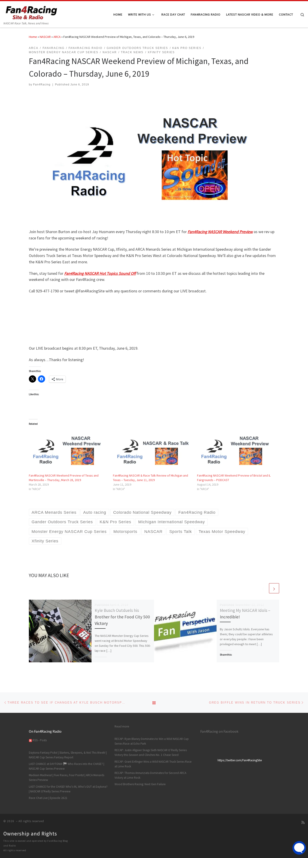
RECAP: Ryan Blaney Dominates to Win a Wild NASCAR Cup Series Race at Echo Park (152, 741)
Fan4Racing (42, 84)
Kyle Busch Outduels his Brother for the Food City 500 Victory (122, 617)
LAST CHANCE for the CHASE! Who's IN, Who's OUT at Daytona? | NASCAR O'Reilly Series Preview (68, 789)
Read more (122, 726)
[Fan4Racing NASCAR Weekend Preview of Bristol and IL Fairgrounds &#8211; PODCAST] (237, 450)
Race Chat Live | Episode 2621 (48, 798)
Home (33, 37)
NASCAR (45, 37)
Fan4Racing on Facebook (219, 731)
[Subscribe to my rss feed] (303, 822)
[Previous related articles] (263, 588)
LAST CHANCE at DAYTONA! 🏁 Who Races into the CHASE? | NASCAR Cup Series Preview (66, 766)
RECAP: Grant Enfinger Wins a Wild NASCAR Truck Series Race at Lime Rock (153, 764)
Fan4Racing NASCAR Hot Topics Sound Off (100, 273)
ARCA (57, 37)
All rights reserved (14, 850)
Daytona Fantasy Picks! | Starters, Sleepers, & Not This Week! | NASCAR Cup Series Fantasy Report (68, 755)
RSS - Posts (39, 740)
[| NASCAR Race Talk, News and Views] (31, 11)
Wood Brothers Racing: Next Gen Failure (140, 784)
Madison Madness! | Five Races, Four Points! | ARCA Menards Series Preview (66, 777)
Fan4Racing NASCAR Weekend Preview (220, 231)
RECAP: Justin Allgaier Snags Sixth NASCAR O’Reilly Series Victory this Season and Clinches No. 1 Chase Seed (151, 752)
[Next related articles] (274, 588)
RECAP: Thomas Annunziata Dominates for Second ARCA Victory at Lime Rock (150, 775)
